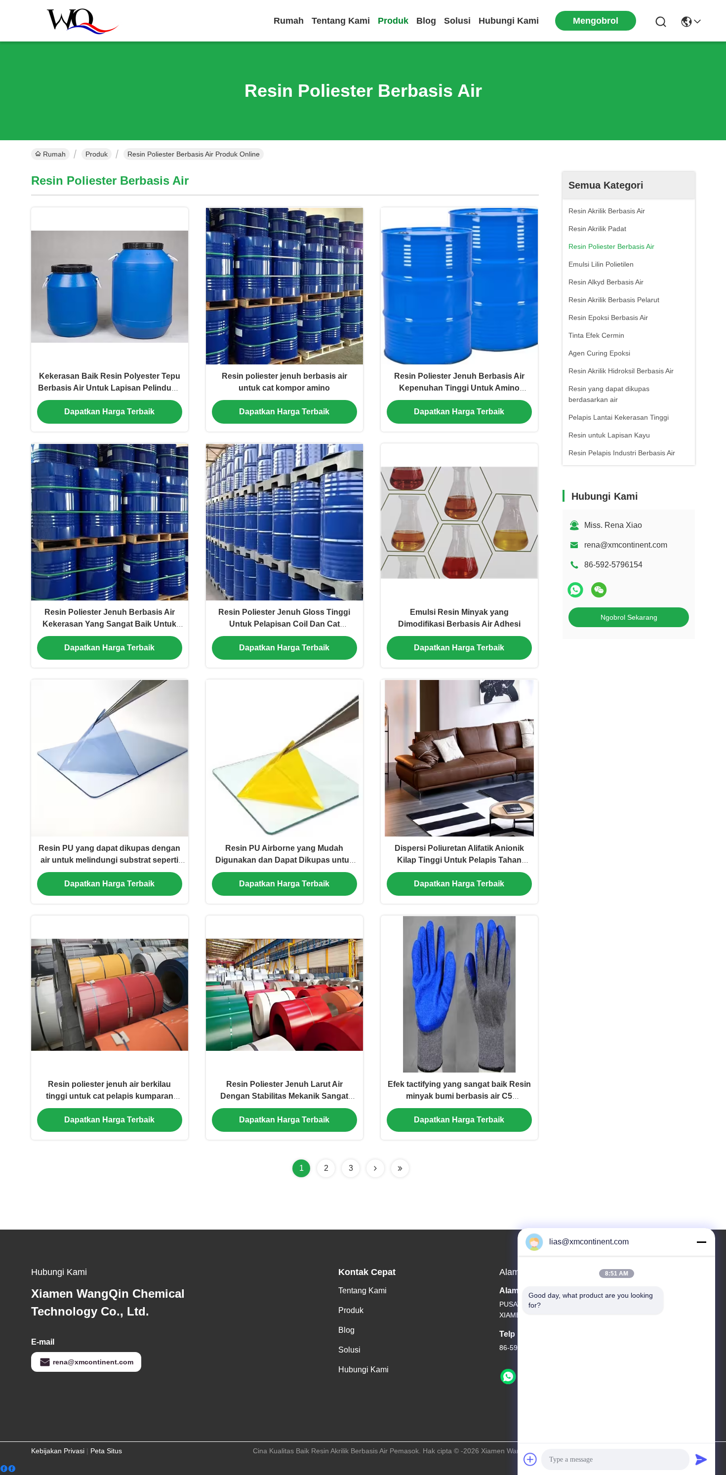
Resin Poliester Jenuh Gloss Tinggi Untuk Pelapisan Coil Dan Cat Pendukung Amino (284, 624)
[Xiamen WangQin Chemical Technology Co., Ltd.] (78, 21)
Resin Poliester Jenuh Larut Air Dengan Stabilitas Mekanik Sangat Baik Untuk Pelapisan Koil (284, 1096)
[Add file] (530, 1459)
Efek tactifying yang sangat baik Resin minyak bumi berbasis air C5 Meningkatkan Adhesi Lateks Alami (459, 1096)
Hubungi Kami (509, 21)
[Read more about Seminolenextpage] (375, 1168)
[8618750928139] (508, 1377)
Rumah (289, 21)
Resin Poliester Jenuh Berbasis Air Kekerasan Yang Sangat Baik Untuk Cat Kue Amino (109, 624)
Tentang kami (341, 21)
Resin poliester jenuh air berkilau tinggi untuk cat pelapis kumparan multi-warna (109, 1096)
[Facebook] (8, 1469)
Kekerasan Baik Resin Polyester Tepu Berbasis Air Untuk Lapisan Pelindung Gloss (109, 388)
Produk (393, 21)
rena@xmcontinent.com (625, 545)
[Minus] (701, 1242)
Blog (426, 21)
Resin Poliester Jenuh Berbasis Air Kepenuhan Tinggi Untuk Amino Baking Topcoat (459, 388)
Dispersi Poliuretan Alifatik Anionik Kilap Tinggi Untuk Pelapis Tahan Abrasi (459, 860)
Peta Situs (106, 1451)
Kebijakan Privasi (57, 1451)
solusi (457, 21)
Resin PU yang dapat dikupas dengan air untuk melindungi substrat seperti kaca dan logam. (109, 860)
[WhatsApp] (575, 590)
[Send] (701, 1459)
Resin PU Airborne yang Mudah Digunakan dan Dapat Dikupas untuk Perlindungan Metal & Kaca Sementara (284, 860)
